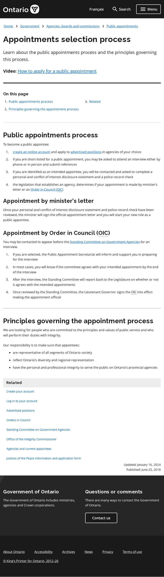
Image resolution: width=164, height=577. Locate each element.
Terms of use (132, 552)
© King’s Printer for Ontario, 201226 (30, 561)
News (89, 552)
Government (29, 26)
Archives (68, 552)
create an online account (31, 152)
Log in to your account (21, 401)
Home (8, 26)
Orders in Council (18, 420)
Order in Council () (47, 189)
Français (96, 9)
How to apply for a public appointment (57, 71)
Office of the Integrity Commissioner (31, 439)
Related (95, 101)
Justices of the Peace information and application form (43, 458)
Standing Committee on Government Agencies (105, 242)
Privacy (107, 552)
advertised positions (86, 152)
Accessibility (43, 552)
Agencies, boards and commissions (73, 26)
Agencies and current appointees (28, 449)
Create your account (20, 391)
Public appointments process (31, 101)
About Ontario (14, 552)
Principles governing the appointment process (44, 109)
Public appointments (122, 26)
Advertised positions (20, 410)
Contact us (101, 517)
